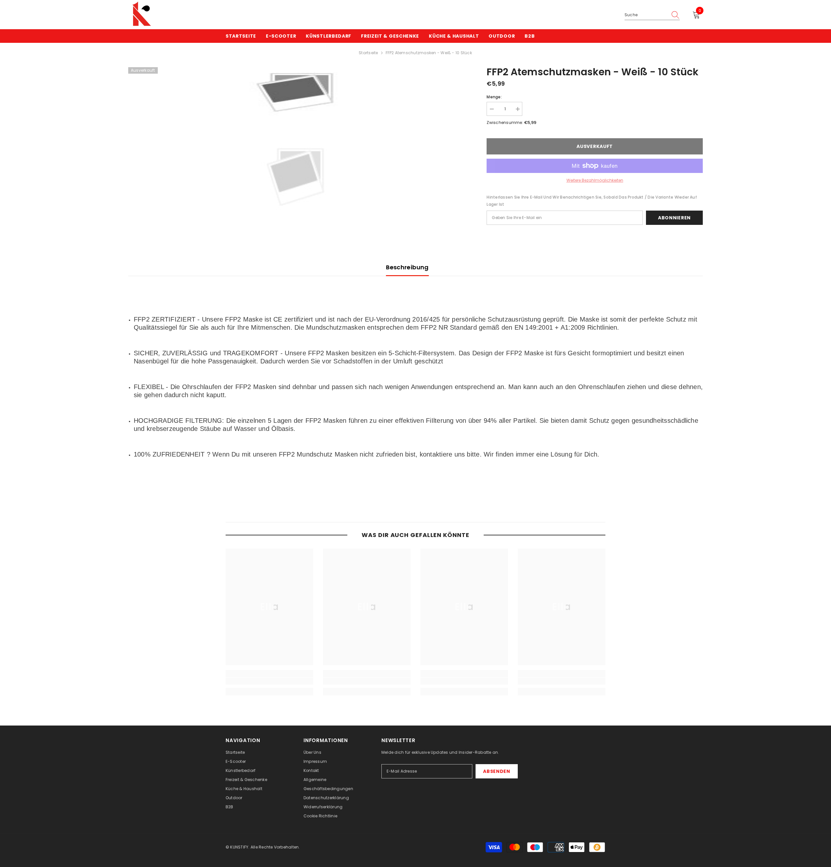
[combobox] (646, 15)
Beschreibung (407, 267)
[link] (269, 681)
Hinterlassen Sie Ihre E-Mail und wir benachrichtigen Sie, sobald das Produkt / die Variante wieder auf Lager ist (592, 200)
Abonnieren (674, 217)
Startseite (368, 52)
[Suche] (652, 15)
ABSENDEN (496, 771)
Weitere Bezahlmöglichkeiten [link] (594, 180)
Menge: (494, 97)
